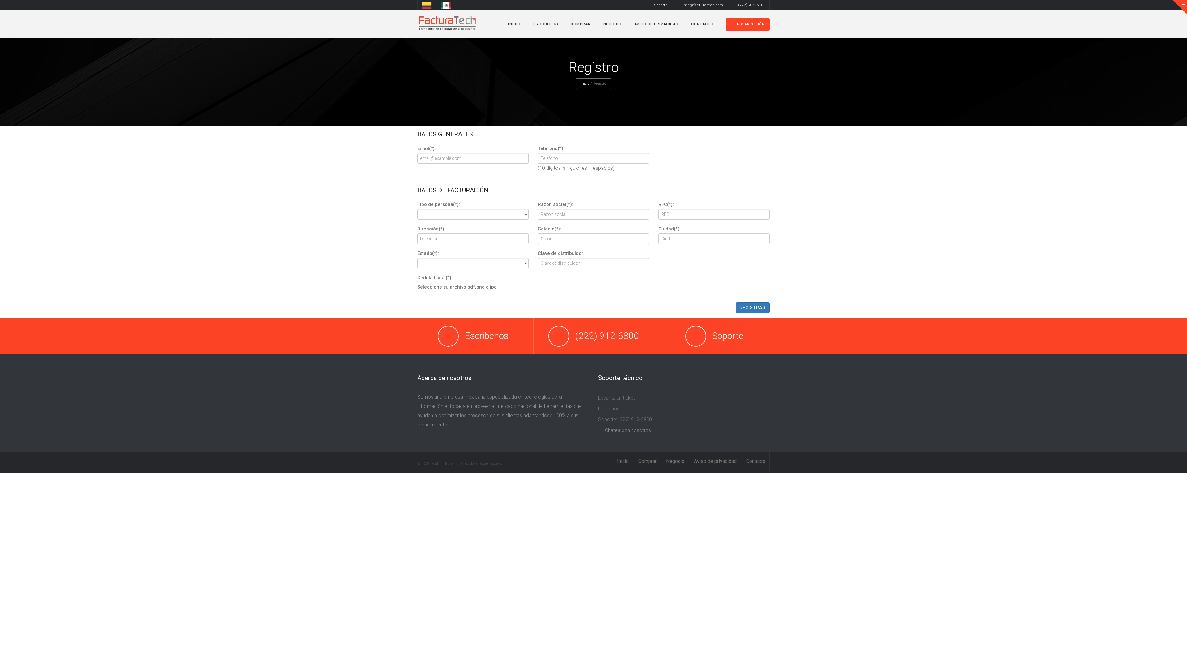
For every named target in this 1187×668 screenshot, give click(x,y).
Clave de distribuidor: (561, 253)
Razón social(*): (555, 204)
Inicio (514, 24)
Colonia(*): (549, 229)
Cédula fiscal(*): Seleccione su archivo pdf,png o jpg (457, 282)
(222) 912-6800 (751, 5)
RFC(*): (666, 204)
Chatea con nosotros (628, 430)
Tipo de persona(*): (438, 204)
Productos (545, 24)
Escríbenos (486, 335)
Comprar (581, 24)
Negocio (612, 24)
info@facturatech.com (703, 5)
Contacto (702, 24)
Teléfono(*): (551, 148)
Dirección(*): (431, 229)
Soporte (661, 5)
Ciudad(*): (669, 229)
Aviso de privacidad (656, 24)
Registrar (753, 307)
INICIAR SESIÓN (750, 24)
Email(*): (426, 148)
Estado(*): (428, 253)
